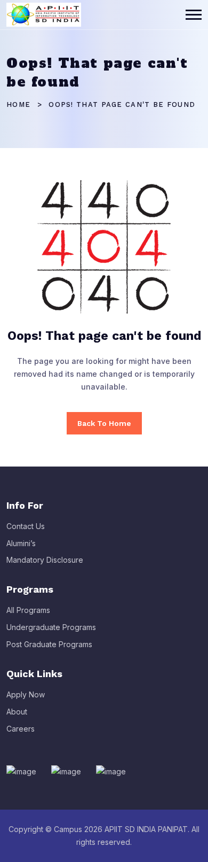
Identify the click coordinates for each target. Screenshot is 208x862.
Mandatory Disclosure (44, 559)
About (16, 711)
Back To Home (104, 423)
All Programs (28, 610)
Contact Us (25, 526)
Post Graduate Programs (49, 644)
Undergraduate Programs (51, 627)
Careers (20, 728)
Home (18, 104)
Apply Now (25, 694)
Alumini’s (21, 543)
